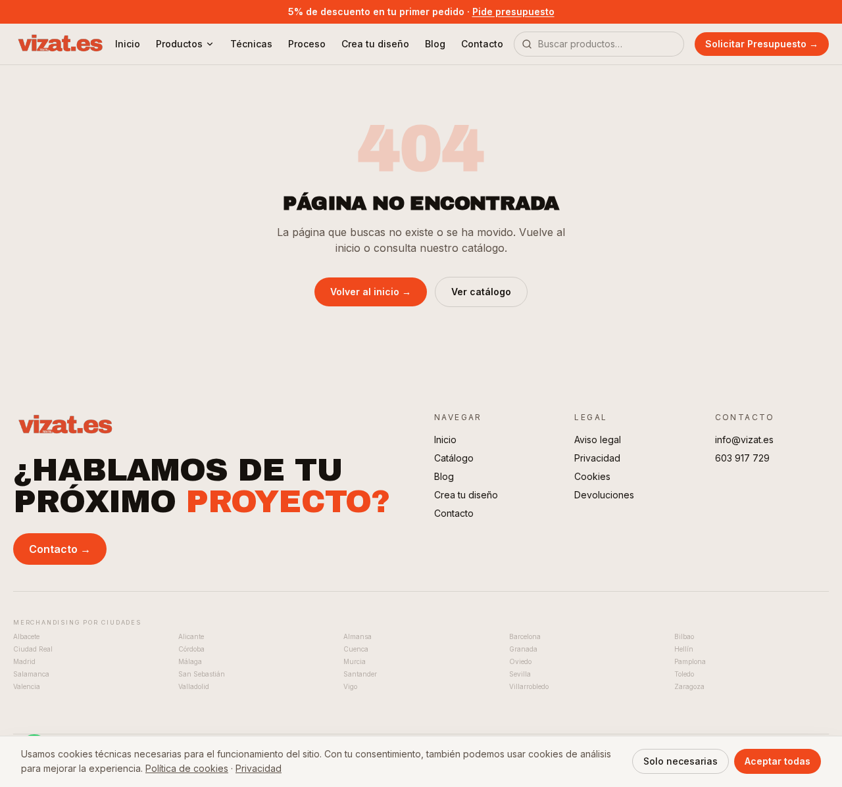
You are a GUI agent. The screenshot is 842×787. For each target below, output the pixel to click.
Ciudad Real (33, 649)
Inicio (127, 43)
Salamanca (31, 674)
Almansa (357, 636)
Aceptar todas (777, 761)
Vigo (350, 686)
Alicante (191, 636)
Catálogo (454, 458)
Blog (435, 43)
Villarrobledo (529, 686)
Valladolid (193, 686)
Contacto (482, 43)
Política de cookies (186, 768)
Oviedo (520, 661)
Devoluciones (604, 494)
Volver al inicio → (370, 291)
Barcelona (525, 636)
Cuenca (355, 649)
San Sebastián (201, 674)
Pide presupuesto (513, 11)
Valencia (26, 686)
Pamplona (690, 661)
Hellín (683, 649)
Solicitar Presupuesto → (761, 43)
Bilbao (684, 636)
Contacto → (60, 549)
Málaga (190, 661)
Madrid (24, 661)
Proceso (307, 43)
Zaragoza (689, 686)
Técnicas (251, 43)
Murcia (354, 661)
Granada (523, 649)
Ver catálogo (481, 291)
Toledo (684, 674)
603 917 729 (742, 458)
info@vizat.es (744, 439)
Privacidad (597, 458)
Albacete (26, 636)
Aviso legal (597, 439)
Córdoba (191, 649)
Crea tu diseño (375, 43)
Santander (360, 674)
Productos (179, 43)
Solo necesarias (680, 761)
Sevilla (520, 674)
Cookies (592, 476)
